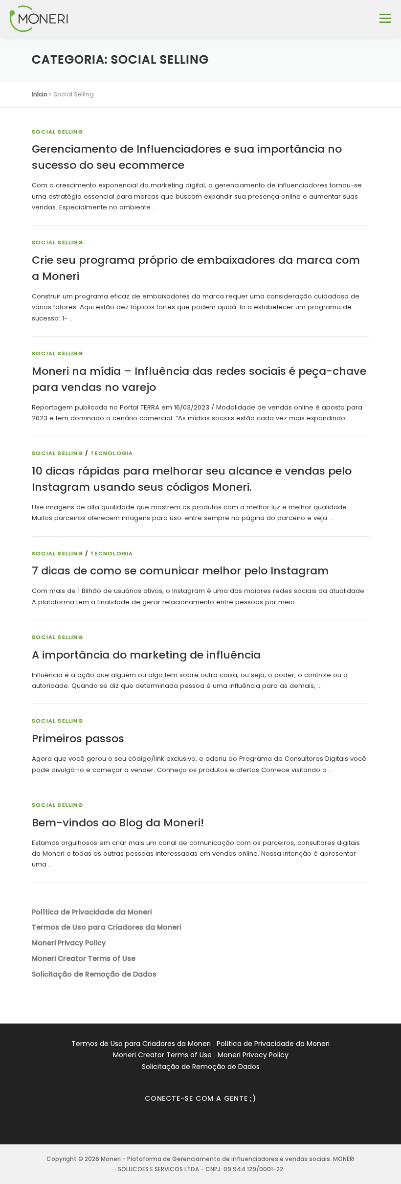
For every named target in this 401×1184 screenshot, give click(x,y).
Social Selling (57, 132)
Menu (385, 18)
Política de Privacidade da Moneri (273, 1043)
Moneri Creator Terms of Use (162, 1055)
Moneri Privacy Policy (253, 1055)
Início (39, 94)
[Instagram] (188, 1124)
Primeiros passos (78, 738)
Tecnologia (111, 453)
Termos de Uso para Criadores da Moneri (141, 1043)
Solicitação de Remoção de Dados (201, 1066)
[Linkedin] (212, 1124)
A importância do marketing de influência (146, 654)
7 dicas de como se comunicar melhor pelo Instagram (180, 570)
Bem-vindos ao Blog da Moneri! (118, 822)
